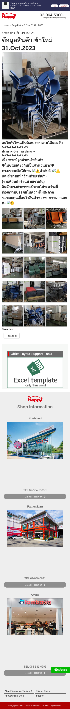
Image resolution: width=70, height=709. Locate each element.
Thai (54, 6)
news (5, 33)
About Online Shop (14, 696)
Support (40, 696)
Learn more (33, 496)
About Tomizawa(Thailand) (18, 691)
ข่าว (12, 33)
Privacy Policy (43, 691)
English (64, 6)
